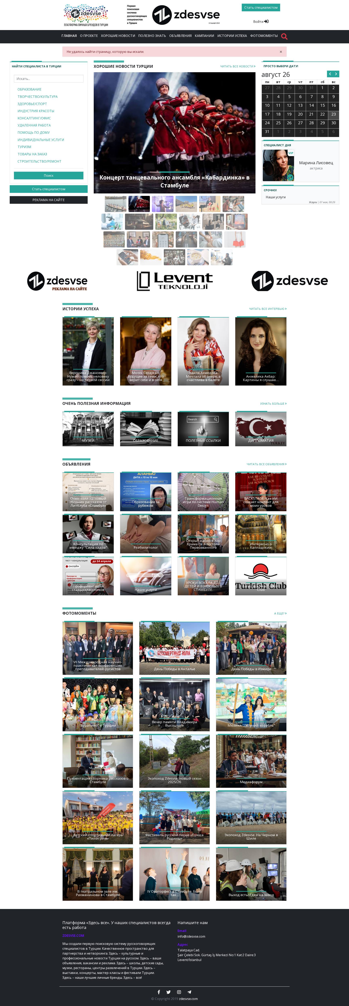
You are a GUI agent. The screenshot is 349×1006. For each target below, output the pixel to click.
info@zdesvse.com (191, 936)
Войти (258, 21)
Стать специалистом (48, 189)
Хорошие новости (118, 35)
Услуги (313, 202)
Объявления (180, 35)
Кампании (204, 35)
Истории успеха (232, 35)
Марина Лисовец (316, 162)
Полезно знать (152, 35)
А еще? (279, 613)
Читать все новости (237, 66)
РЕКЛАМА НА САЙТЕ (49, 200)
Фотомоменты (264, 35)
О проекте (89, 35)
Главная (70, 35)
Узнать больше (272, 403)
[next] (336, 74)
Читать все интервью (267, 309)
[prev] (330, 74)
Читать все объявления (266, 464)
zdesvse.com (188, 999)
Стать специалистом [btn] (261, 7)
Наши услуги (276, 197)
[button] (106, 132)
